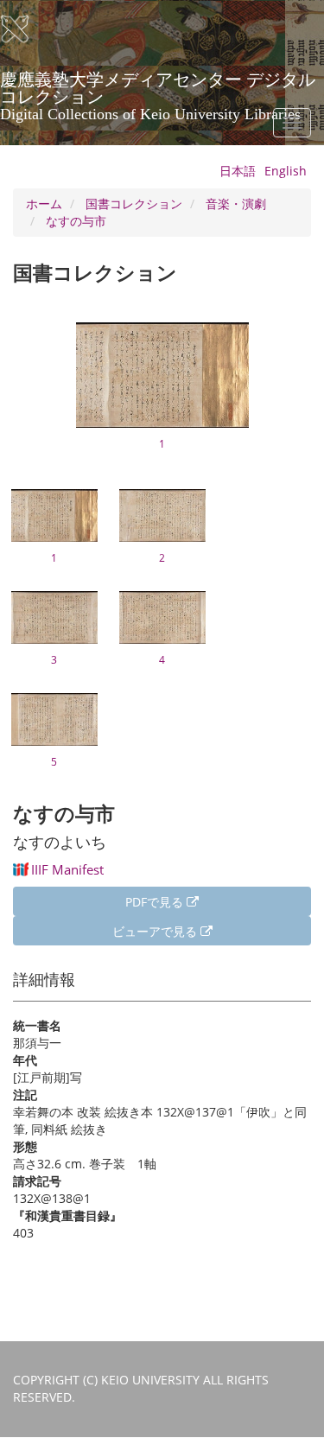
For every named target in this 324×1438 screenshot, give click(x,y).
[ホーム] (26, 29)
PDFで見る (156, 902)
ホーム (44, 203)
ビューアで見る (156, 931)
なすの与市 (76, 221)
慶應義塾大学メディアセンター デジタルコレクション (157, 85)
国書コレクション (134, 203)
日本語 (237, 170)
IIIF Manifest (67, 869)
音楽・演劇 (236, 203)
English (285, 170)
